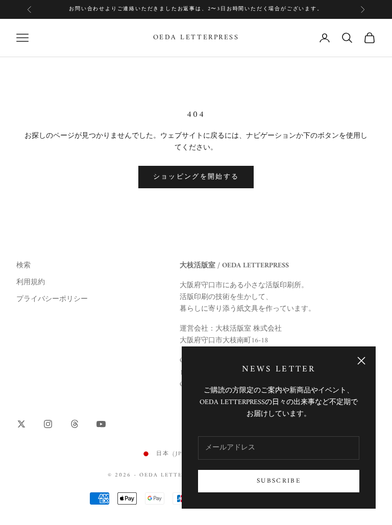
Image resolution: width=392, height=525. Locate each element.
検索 (23, 265)
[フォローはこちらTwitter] (21, 424)
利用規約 (30, 282)
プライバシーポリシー (52, 299)
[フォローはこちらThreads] (74, 424)
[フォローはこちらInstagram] (48, 424)
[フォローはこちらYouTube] (101, 424)
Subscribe (279, 481)
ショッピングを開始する (196, 177)
